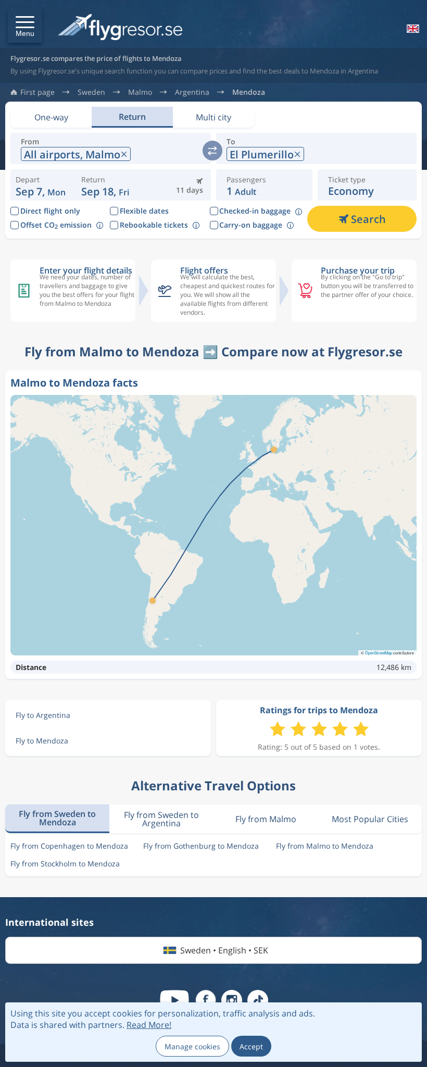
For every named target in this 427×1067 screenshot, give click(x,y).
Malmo (140, 92)
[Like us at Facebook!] (205, 1000)
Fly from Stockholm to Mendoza (65, 864)
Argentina (192, 92)
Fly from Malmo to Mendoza (324, 846)
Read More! (149, 1025)
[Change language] (412, 29)
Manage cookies (192, 1046)
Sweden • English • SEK (224, 950)
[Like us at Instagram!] (231, 1000)
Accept (251, 1046)
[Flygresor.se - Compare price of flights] (120, 28)
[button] (25, 25)
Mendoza (248, 92)
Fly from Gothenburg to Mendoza (201, 846)
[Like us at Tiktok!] (257, 1000)
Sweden (91, 92)
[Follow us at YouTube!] (174, 1000)
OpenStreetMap (378, 652)
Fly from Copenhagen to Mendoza (69, 846)
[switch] (212, 150)
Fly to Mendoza (42, 741)
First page (37, 92)
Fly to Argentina (43, 715)
